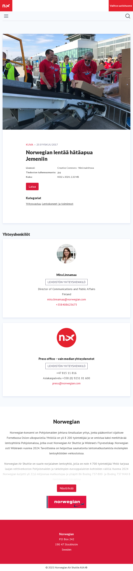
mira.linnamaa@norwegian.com (66, 299)
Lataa (32, 186)
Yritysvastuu (33, 204)
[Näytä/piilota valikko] (6, 16)
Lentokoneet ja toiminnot (57, 204)
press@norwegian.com (66, 383)
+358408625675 (66, 304)
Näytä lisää (66, 488)
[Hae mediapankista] (127, 16)
